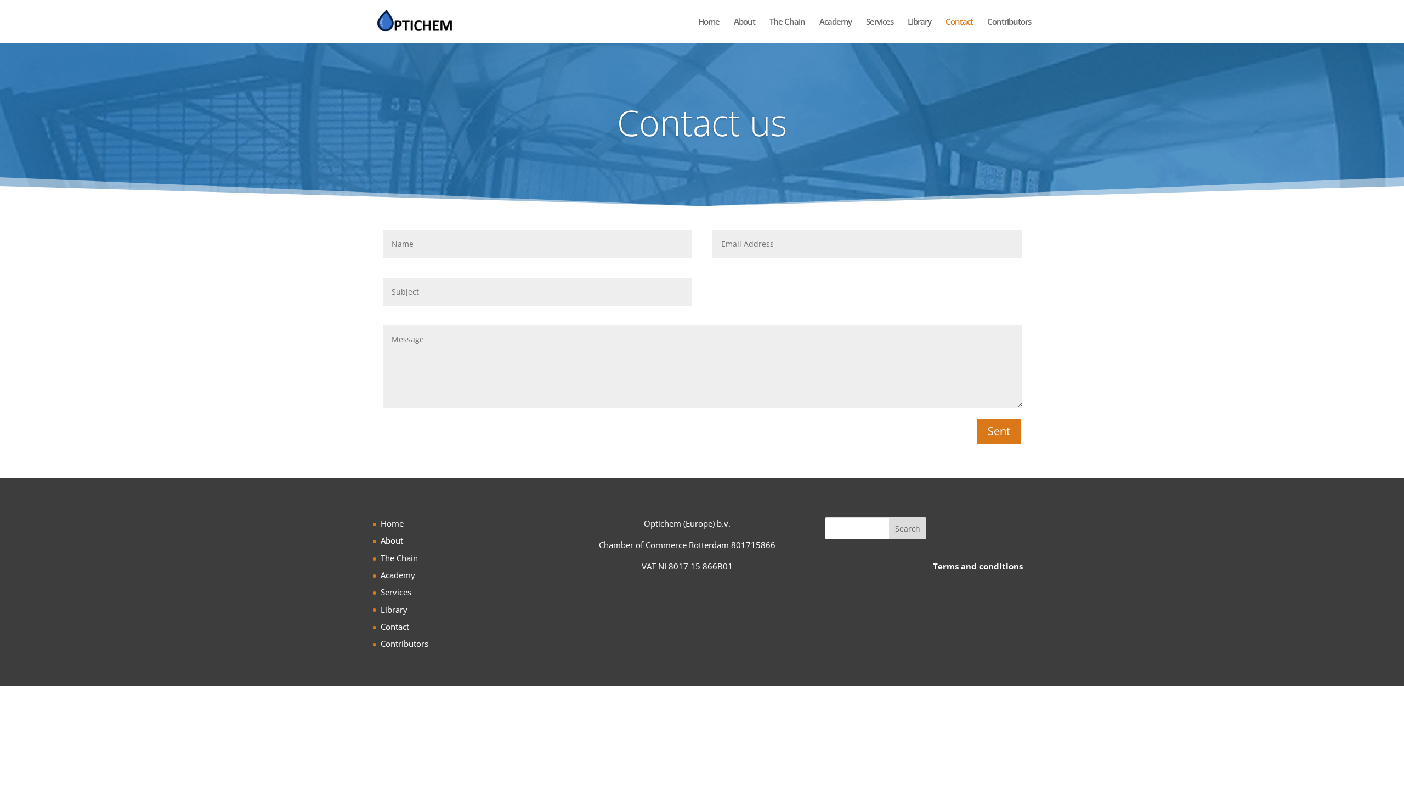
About (744, 22)
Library (919, 22)
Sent (999, 431)
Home (709, 22)
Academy (835, 22)
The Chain (787, 22)
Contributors (1009, 22)
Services (879, 22)
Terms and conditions (977, 566)
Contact (959, 22)
